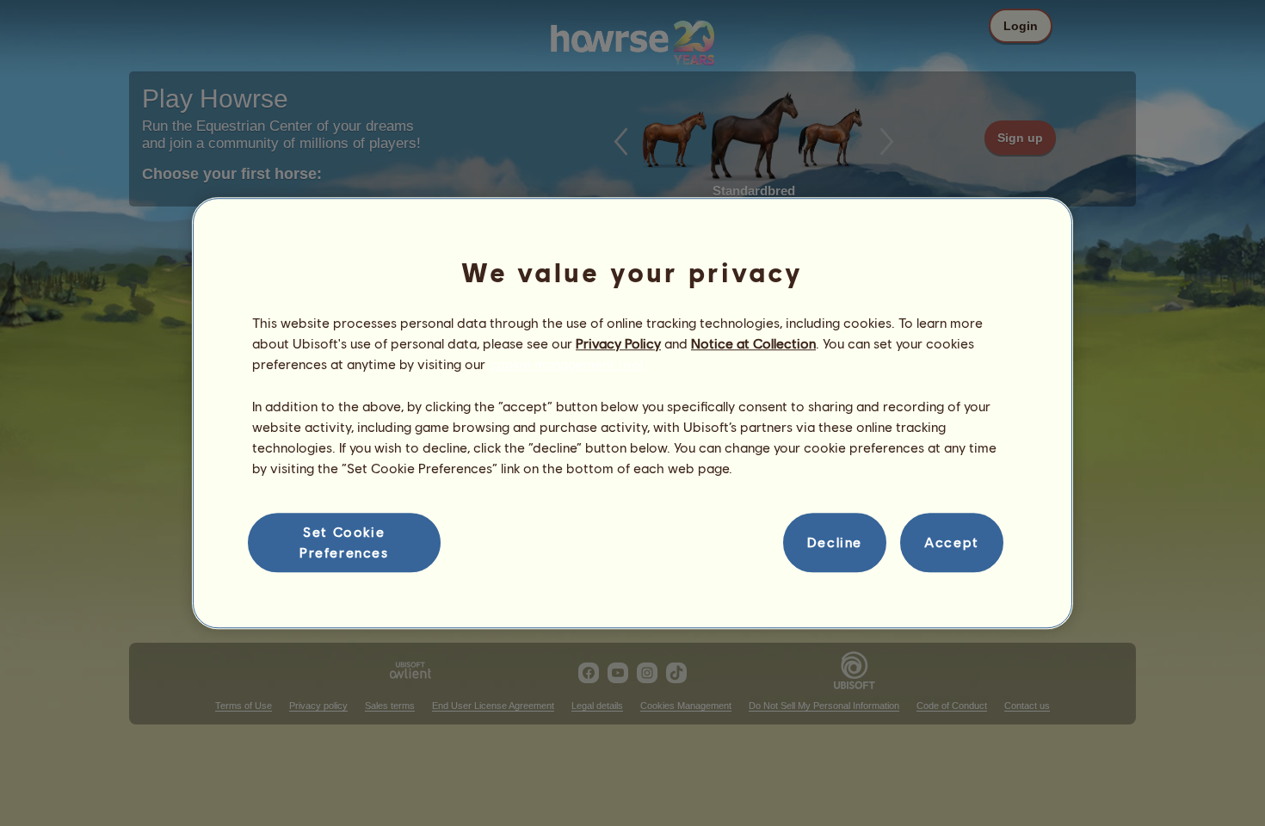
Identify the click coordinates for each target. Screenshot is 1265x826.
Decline (834, 542)
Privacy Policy (618, 343)
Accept (951, 542)
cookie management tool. (567, 364)
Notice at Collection (753, 343)
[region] (632, 413)
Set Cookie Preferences (344, 541)
